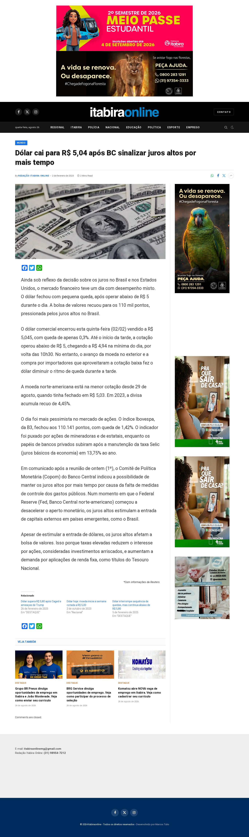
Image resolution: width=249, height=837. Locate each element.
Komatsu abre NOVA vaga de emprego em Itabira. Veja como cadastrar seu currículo (139, 692)
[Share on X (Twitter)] (224, 175)
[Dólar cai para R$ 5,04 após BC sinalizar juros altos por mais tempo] (90, 221)
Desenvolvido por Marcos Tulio (152, 824)
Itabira (76, 127)
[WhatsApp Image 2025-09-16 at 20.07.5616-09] (202, 446)
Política (154, 127)
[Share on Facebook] (218, 175)
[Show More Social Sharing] (231, 175)
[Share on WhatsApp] (212, 175)
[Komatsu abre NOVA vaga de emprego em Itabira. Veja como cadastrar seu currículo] (142, 664)
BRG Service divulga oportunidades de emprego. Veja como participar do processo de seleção (89, 694)
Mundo (21, 143)
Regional (57, 127)
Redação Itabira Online (33, 175)
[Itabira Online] (124, 112)
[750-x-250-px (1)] (124, 28)
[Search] (226, 127)
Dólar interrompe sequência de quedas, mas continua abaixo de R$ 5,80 (131, 605)
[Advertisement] (204, 325)
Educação (134, 127)
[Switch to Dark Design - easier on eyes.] (232, 127)
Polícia (93, 127)
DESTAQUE (20, 683)
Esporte (173, 127)
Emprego (193, 127)
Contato (224, 112)
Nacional (113, 127)
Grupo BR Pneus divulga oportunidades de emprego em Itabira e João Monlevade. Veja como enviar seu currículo (36, 694)
